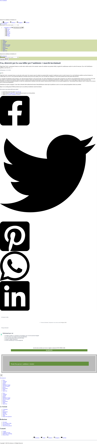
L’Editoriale (5, 409)
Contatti (4, 431)
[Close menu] (1, 375)
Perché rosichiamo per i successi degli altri (14, 340)
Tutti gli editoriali (4, 327)
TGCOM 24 (20, 20)
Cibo (8, 30)
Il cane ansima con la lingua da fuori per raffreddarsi (16, 336)
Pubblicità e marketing (7, 433)
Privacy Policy (6, 434)
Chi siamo (5, 422)
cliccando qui (18, 91)
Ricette (4, 47)
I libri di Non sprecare (7, 425)
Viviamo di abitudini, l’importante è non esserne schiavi (51, 322)
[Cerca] (18, 25)
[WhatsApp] (48, 266)
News (4, 40)
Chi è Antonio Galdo (7, 423)
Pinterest (18, 94)
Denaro (8, 31)
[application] (12, 27)
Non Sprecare (3, 378)
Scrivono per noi (6, 424)
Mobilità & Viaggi (6, 44)
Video (4, 415)
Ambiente (5, 41)
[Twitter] (48, 174)
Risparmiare (5, 48)
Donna (4, 43)
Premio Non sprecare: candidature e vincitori (22, 364)
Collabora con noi (6, 432)
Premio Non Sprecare (7, 416)
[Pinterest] (48, 236)
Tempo (8, 35)
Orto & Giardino (6, 46)
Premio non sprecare (6, 353)
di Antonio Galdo (4, 317)
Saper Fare (5, 50)
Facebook (9, 94)
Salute (8, 34)
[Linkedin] (48, 296)
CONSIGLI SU (7, 27)
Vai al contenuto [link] (3, 0)
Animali (4, 42)
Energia (8, 33)
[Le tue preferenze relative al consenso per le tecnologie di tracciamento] (1, 334)
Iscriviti (49, 350)
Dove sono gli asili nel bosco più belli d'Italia (14, 338)
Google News (12, 93)
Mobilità (4, 413)
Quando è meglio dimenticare (11, 339)
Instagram (14, 94)
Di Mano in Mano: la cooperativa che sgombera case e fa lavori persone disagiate (22, 335)
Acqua (8, 29)
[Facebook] (48, 111)
